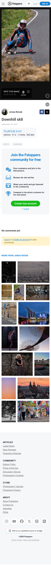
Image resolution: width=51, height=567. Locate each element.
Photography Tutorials (13, 486)
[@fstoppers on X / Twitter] (29, 521)
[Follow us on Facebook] (21, 521)
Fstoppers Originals (12, 453)
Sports (6, 144)
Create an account (21, 239)
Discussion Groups (12, 471)
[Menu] (3, 3)
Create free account (25, 203)
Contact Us (8, 504)
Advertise (7, 508)
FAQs (5, 512)
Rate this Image (11, 91)
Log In (35, 3)
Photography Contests (13, 475)
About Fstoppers (10, 501)
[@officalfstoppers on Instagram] (6, 521)
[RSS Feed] (44, 521)
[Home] (15, 4)
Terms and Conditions (31, 540)
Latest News (8, 445)
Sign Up (45, 3)
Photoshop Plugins (12, 490)
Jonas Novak (15, 111)
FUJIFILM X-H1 (13, 131)
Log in (26, 208)
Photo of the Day (10, 468)
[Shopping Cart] (28, 3)
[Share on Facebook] (41, 112)
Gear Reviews (9, 449)
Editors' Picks (9, 464)
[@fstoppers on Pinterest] (37, 521)
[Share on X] (47, 112)
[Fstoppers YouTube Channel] (14, 521)
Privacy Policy (17, 540)
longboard (17, 144)
